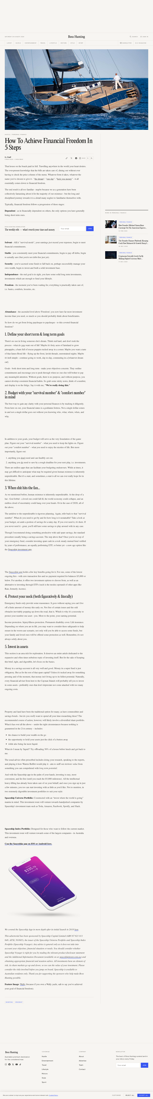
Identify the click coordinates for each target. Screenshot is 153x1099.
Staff (9, 157)
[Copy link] (66, 158)
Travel (43, 43)
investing (9, 1002)
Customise (116, 1095)
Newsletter (126, 43)
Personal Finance (19, 134)
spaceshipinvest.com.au (70, 956)
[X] (13, 1064)
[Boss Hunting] (77, 36)
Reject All (130, 1095)
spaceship (18, 1002)
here (76, 929)
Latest (9, 43)
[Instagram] (6, 1064)
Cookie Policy (53, 1095)
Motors (64, 43)
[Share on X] (71, 158)
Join (90, 228)
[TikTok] (20, 1064)
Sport (81, 43)
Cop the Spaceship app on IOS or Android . (28, 843)
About (81, 1056)
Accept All (143, 1095)
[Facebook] (9, 1064)
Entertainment (30, 43)
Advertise (82, 1061)
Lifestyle (53, 43)
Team (81, 1065)
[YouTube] (16, 1064)
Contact (82, 1069)
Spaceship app (15, 571)
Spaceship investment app (20, 549)
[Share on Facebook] (76, 158)
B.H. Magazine (140, 43)
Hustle (18, 43)
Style (73, 43)
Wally (22, 984)
